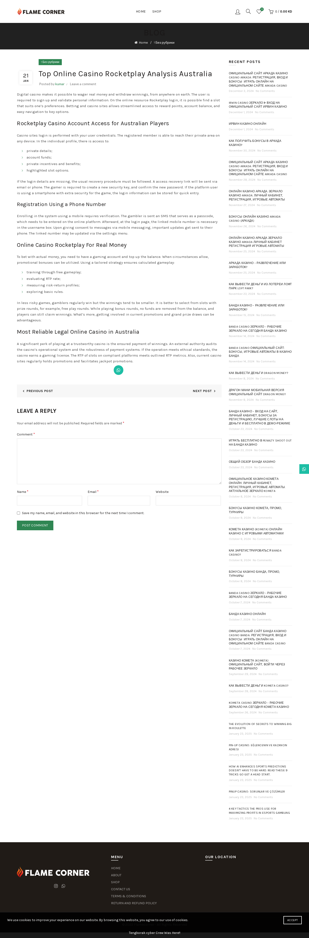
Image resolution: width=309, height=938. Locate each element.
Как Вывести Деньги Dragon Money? (258, 373)
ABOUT (116, 875)
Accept (292, 920)
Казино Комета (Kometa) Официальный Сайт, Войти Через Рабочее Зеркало (257, 664)
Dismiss (292, 469)
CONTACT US (120, 889)
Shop (157, 11)
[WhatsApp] (118, 370)
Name (22, 491)
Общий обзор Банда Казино (252, 461)
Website (162, 492)
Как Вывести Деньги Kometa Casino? (259, 685)
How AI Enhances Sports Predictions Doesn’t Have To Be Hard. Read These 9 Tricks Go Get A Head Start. (258, 770)
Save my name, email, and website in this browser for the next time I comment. (83, 513)
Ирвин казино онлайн (248, 123)
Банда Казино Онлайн (247, 614)
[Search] (248, 11)
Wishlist (262, 9)
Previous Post (40, 391)
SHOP (115, 882)
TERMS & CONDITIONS (128, 896)
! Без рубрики (164, 43)
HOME (115, 868)
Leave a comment (83, 84)
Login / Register (237, 11)
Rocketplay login (163, 100)
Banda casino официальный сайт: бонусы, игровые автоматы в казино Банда (260, 352)
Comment (26, 434)
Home (141, 11)
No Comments (265, 91)
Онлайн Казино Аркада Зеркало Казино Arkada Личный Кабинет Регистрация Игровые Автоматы (256, 242)
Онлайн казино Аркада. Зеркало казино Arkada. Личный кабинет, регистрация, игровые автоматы (257, 195)
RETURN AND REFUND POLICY (134, 903)
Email (93, 491)
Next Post (202, 391)
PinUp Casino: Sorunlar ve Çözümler (257, 791)
